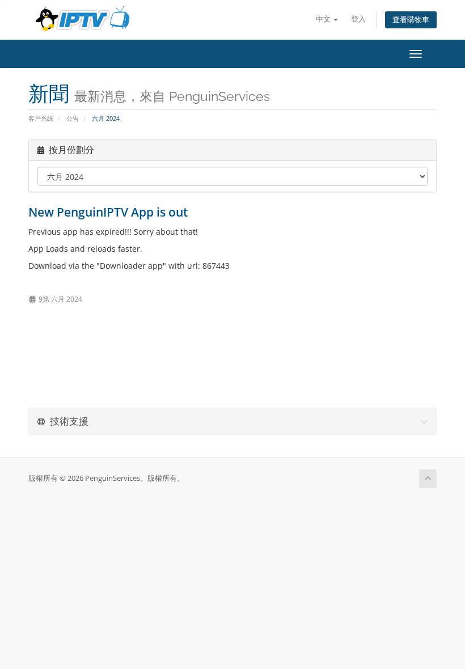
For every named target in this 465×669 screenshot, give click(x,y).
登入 (358, 19)
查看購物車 (410, 19)
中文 (324, 19)
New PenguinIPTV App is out (108, 212)
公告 (72, 118)
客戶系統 (40, 118)
